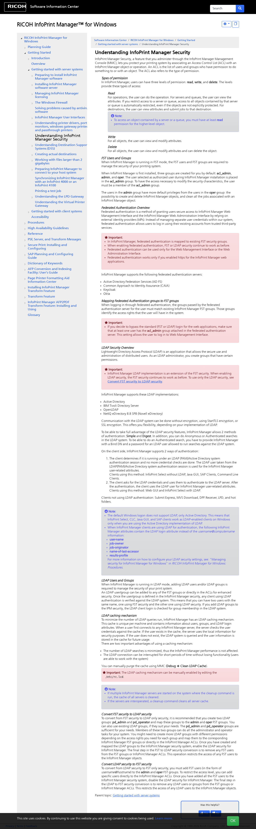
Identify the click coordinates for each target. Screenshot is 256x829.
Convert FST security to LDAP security (135, 381)
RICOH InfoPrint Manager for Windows (45, 39)
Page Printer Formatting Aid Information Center (48, 280)
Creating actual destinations (55, 154)
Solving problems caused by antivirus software (62, 110)
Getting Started (39, 52)
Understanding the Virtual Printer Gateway (60, 204)
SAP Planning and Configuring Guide (50, 256)
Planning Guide (39, 47)
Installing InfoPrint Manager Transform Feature (48, 289)
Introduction (40, 58)
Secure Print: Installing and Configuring (47, 247)
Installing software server (56, 86)
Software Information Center (54, 7)
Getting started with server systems (57, 69)
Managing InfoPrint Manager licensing (57, 95)
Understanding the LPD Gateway (59, 196)
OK (233, 821)
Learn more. (164, 818)
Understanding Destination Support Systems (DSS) (61, 147)
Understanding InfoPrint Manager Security (57, 137)
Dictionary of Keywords (45, 263)
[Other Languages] (226, 24)
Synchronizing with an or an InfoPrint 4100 (59, 182)
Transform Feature (41, 296)
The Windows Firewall (51, 102)
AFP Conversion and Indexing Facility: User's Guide (49, 271)
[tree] (52, 176)
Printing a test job (48, 191)
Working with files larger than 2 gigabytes (58, 161)
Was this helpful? (210, 805)
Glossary (34, 315)
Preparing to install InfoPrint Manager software (56, 77)
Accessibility (40, 217)
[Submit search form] (240, 8)
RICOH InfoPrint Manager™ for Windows (66, 25)
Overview (38, 64)
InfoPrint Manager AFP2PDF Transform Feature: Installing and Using (52, 306)
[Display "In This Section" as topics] (235, 24)
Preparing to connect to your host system (58, 171)
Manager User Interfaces (60, 117)
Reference (35, 234)
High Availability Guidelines (48, 228)
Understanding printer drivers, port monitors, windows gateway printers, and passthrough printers (62, 127)
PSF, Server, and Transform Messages (54, 239)
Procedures (36, 222)
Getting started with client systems (56, 211)
